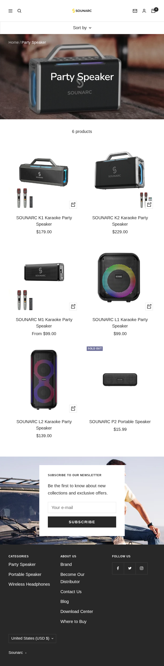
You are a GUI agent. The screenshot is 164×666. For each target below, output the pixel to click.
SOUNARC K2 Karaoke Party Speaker (120, 220)
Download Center (76, 611)
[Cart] (153, 11)
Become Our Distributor (72, 578)
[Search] (19, 11)
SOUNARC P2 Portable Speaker (120, 421)
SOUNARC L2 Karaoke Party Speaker (44, 424)
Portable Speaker (25, 574)
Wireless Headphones (29, 584)
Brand (66, 564)
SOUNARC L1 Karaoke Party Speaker (120, 322)
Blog (64, 601)
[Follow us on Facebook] (118, 568)
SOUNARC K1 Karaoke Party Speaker (44, 220)
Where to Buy (73, 621)
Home (14, 42)
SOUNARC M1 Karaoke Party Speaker (44, 322)
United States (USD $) (30, 638)
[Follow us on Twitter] (130, 568)
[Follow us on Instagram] (141, 568)
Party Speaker (22, 564)
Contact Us (71, 591)
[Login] (144, 11)
